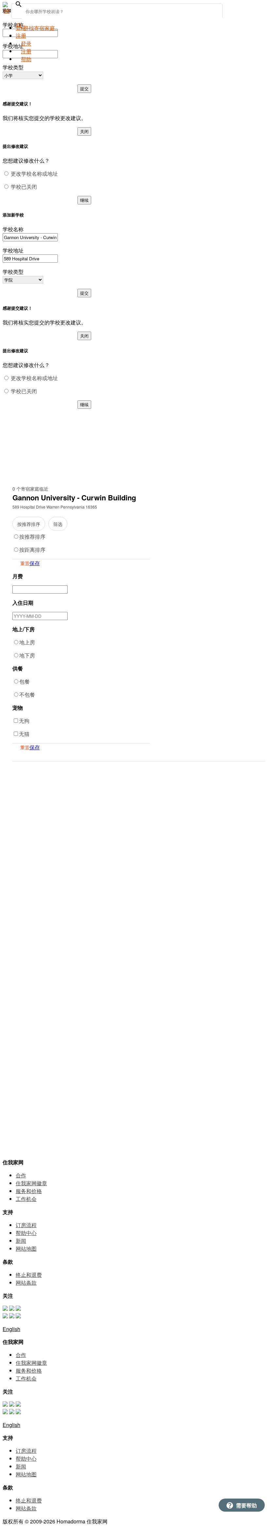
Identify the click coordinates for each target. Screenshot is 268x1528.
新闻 (21, 1240)
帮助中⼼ (26, 1233)
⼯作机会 (26, 1199)
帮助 (26, 59)
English (11, 1329)
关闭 (84, 131)
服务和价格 (29, 1191)
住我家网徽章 (31, 1183)
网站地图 (26, 1248)
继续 (84, 200)
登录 (21, 27)
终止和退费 (29, 1274)
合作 (21, 1175)
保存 (34, 563)
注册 (26, 51)
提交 (84, 88)
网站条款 (26, 1282)
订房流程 (26, 1225)
